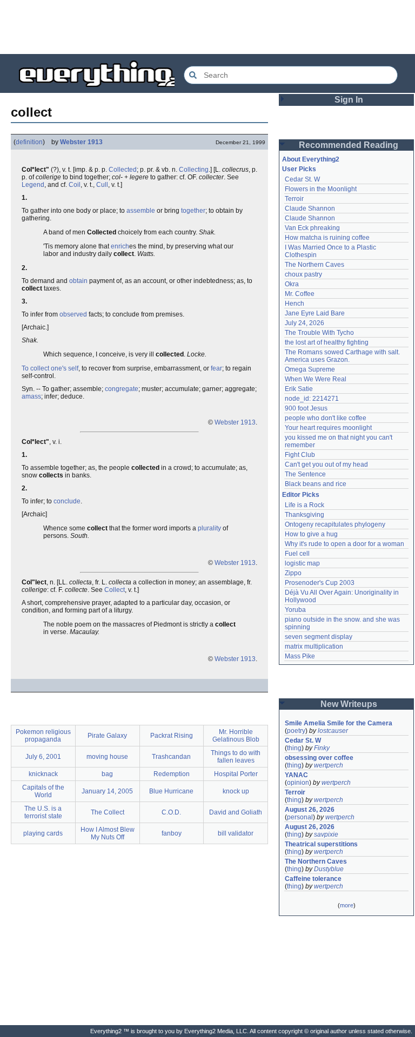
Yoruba (295, 610)
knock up (236, 791)
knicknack (43, 774)
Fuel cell (297, 553)
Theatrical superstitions (321, 844)
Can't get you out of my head (326, 464)
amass (31, 396)
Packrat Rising (171, 735)
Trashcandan (171, 756)
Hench (294, 303)
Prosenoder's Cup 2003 (319, 583)
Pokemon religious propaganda (43, 735)
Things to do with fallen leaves (235, 756)
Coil (75, 184)
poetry (296, 731)
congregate (121, 389)
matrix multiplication (314, 646)
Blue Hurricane (171, 791)
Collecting (194, 169)
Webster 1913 (81, 142)
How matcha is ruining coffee (327, 237)
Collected (123, 169)
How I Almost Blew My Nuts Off (108, 833)
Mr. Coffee (299, 294)
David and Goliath (235, 812)
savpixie (326, 834)
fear (216, 368)
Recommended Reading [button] (348, 145)
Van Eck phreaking (312, 228)
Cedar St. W (302, 179)
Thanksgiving (304, 514)
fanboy (172, 833)
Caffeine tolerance (313, 879)
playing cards (43, 833)
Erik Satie (299, 389)
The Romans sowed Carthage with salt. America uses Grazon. (343, 355)
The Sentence (305, 474)
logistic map (302, 563)
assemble (140, 210)
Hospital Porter (236, 774)
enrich (120, 246)
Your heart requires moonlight (328, 428)
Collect (114, 590)
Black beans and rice (315, 484)
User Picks (299, 169)
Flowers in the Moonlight (321, 189)
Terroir (294, 199)
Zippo (293, 573)
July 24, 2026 (304, 323)
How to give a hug (311, 534)
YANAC (296, 775)
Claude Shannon (310, 208)
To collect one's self (50, 368)
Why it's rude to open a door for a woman (344, 544)
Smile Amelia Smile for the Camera (338, 723)
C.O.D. (171, 812)
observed (73, 314)
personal (300, 817)
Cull (102, 184)
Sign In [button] (348, 99)
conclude (67, 501)
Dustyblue (329, 869)
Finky (322, 748)
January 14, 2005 (107, 791)
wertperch (328, 765)
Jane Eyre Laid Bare (315, 313)
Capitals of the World (43, 791)
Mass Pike (300, 656)
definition (29, 142)
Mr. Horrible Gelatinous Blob (235, 735)
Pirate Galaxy (107, 735)
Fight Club (300, 455)
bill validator (235, 833)
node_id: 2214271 (312, 398)
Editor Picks (300, 495)
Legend (33, 184)
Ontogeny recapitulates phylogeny (335, 524)
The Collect (107, 812)
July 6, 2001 (43, 756)
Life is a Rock (304, 505)
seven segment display (318, 637)
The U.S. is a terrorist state (43, 812)
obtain (78, 281)
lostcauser (333, 731)
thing (294, 748)
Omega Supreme (310, 369)
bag (107, 774)
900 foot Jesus (306, 408)
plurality (209, 528)
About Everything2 (310, 159)
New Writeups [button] (348, 704)
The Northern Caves (314, 264)
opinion (298, 782)
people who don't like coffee (325, 418)
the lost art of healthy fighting (327, 342)
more (346, 905)
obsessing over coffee (319, 758)
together (193, 210)
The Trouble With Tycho (319, 332)
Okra (292, 284)
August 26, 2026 (309, 809)
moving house (107, 756)
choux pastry (303, 274)
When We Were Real (315, 379)
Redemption (171, 774)
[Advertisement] (207, 27)
